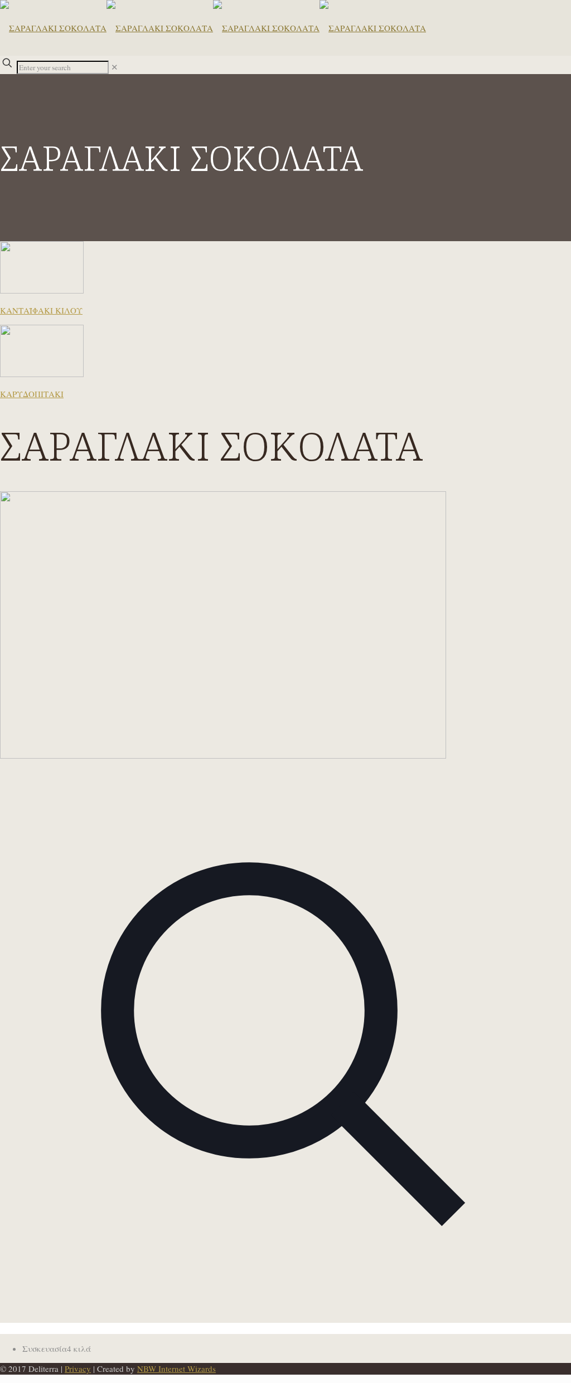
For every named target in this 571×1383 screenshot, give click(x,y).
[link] (114, 66)
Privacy (78, 1368)
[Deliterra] (213, 28)
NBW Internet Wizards (176, 1368)
